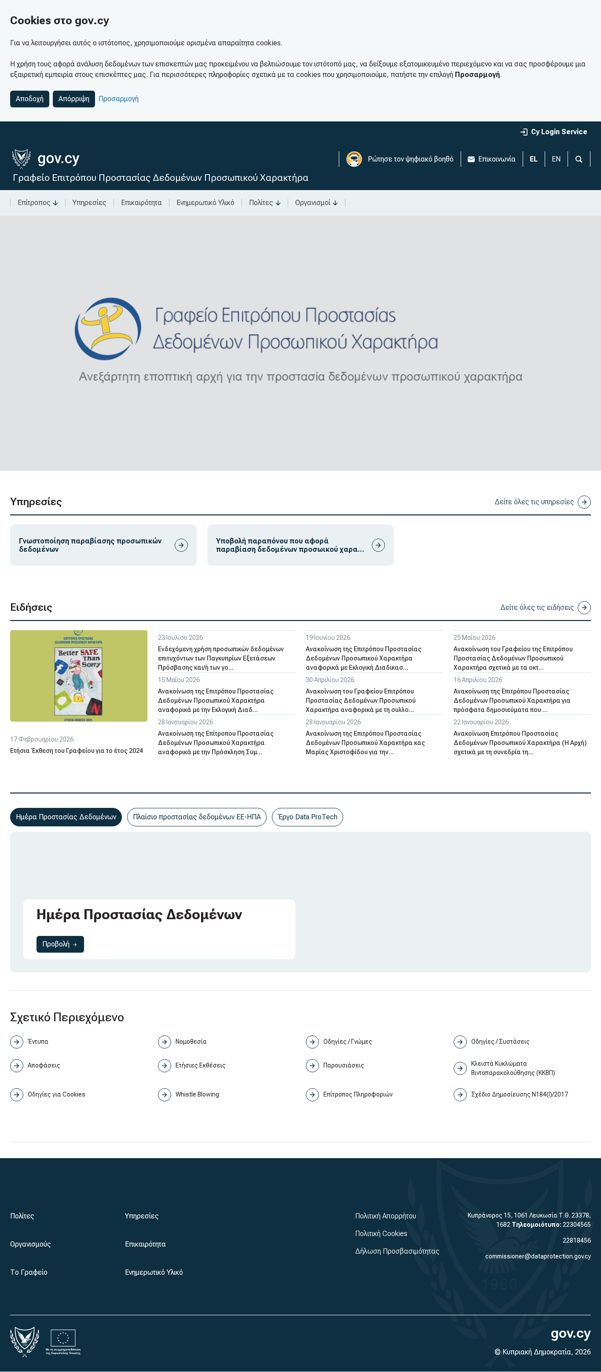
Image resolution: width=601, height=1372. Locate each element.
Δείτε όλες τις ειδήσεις (537, 607)
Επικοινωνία (497, 159)
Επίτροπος (34, 202)
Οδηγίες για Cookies (56, 1094)
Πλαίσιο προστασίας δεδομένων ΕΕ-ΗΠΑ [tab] (197, 817)
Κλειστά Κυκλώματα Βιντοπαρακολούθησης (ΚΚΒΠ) (513, 1068)
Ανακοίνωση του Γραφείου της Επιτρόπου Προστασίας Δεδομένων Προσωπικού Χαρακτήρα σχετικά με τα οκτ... (513, 658)
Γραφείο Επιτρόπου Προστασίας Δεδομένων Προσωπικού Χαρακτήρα (160, 177)
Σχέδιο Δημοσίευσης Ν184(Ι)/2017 (519, 1094)
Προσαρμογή (119, 99)
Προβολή (63, 943)
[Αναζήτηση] (579, 159)
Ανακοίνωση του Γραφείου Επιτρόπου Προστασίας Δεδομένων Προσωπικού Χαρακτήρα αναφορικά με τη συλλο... (361, 700)
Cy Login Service (559, 132)
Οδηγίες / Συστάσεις (500, 1041)
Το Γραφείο (29, 1272)
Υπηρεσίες (89, 202)
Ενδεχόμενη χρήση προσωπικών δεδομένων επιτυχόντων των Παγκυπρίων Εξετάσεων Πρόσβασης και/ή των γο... (221, 658)
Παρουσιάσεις (343, 1065)
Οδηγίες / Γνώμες (347, 1041)
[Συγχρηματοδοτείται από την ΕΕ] (63, 1342)
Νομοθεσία (191, 1041)
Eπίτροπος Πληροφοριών (357, 1094)
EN (556, 159)
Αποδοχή (30, 99)
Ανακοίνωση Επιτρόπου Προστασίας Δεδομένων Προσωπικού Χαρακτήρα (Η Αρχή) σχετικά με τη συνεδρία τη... (520, 743)
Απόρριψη (74, 99)
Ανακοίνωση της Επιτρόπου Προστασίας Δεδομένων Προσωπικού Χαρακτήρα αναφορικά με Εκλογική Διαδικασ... (363, 658)
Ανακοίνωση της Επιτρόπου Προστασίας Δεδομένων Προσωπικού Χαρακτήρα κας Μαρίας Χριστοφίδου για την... (365, 743)
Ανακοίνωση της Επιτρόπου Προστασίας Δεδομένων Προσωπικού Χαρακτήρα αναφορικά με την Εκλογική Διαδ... (216, 700)
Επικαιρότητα (141, 202)
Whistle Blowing (197, 1094)
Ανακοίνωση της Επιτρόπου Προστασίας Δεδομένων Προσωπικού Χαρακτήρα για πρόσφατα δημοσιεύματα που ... (512, 700)
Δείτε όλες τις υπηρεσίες (534, 502)
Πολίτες (261, 202)
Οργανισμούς (30, 1244)
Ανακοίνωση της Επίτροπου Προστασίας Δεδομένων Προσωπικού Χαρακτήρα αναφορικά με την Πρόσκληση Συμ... (216, 743)
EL (534, 159)
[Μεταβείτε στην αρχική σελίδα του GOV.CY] (45, 159)
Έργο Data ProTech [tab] (307, 817)
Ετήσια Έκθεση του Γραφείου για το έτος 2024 (76, 750)
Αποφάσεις (44, 1065)
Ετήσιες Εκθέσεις (201, 1065)
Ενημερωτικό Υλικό (205, 202)
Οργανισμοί (312, 202)
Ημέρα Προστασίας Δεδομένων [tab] (66, 817)
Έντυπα (38, 1041)
